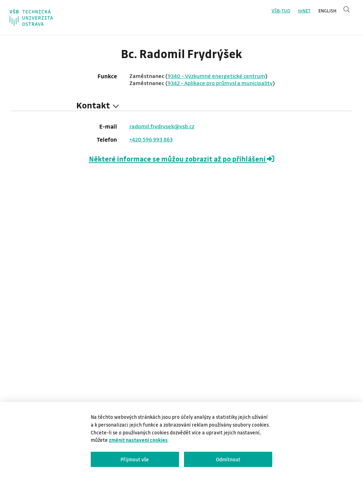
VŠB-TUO (281, 10)
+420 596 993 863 (151, 139)
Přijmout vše (135, 459)
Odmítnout (228, 459)
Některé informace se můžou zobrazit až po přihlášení (178, 158)
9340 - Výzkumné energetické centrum (216, 75)
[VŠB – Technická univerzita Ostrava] (31, 17)
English (327, 10)
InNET (304, 10)
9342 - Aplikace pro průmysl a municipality (220, 82)
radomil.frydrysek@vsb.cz (161, 126)
